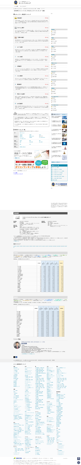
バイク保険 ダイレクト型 (60, 397)
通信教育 (36, 403)
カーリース (27, 396)
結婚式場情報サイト (50, 431)
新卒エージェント (50, 393)
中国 (65, 379)
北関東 (19, 448)
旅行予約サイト (27, 438)
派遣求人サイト (49, 386)
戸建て (20, 425)
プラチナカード (61, 447)
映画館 (48, 436)
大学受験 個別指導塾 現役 (39, 370)
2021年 (27, 246)
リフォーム (15, 438)
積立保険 (57, 426)
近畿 (20, 430)
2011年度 (62, 246)
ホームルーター (59, 374)
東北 (16, 448)
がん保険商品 (58, 414)
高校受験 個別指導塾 (38, 383)
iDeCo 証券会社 (16, 397)
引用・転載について (46, 458)
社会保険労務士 (42, 422)
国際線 (30, 444)
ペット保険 (15, 379)
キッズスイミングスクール (39, 442)
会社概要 (24, 458)
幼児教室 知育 (37, 408)
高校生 (37, 404)
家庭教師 (36, 406)
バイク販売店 (27, 406)
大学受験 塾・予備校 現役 (39, 367)
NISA (14, 391)
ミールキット (27, 378)
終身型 (58, 407)
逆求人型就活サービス (50, 370)
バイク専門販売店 (29, 407)
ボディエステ (49, 420)
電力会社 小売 (27, 432)
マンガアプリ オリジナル (29, 424)
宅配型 (27, 390)
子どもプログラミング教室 (39, 434)
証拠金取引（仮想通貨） (18, 418)
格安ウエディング (50, 427)
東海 (39, 140)
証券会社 (15, 393)
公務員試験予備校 (38, 431)
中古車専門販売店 (29, 402)
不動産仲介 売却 (16, 423)
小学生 (43, 404)
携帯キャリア (59, 371)
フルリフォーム (17, 439)
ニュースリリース (29, 458)
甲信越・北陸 (41, 379)
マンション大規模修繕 (17, 431)
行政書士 (37, 423)
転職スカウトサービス (50, 375)
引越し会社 (27, 391)
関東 (30, 140)
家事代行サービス (28, 371)
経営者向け (49, 409)
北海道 (21, 140)
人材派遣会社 (49, 397)
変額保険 (57, 424)
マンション (16, 425)
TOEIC (37, 422)
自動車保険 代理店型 (60, 395)
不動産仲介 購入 (16, 426)
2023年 (21, 246)
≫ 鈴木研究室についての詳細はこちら (28, 353)
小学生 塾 (37, 398)
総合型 (27, 420)
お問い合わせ (40, 458)
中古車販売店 (27, 400)
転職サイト (49, 373)
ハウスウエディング (50, 425)
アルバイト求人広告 (50, 398)
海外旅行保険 (16, 378)
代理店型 (15, 370)
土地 (23, 425)
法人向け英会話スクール (39, 432)
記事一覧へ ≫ (64, 114)
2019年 (34, 246)
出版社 (27, 423)
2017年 (40, 246)
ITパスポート (41, 424)
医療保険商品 (58, 406)
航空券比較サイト (28, 440)
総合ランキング (22, 132)
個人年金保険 (58, 423)
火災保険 (57, 399)
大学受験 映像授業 (38, 375)
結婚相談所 (49, 428)
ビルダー (15, 447)
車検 (25, 411)
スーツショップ (38, 451)
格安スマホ (59, 370)
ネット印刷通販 (49, 404)
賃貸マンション (16, 435)
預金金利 (21, 134)
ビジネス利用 (28, 451)
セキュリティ (53, 71)
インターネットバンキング (18, 173)
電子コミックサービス (29, 419)
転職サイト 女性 (49, 374)
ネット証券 (15, 390)
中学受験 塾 (37, 390)
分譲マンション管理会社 (18, 429)
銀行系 (15, 406)
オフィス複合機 (27, 429)
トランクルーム (27, 386)
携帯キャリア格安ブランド (61, 373)
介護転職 (48, 379)
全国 (53, 441)
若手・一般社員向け (51, 412)
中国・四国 (22, 450)
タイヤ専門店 (37, 454)
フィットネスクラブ (38, 438)
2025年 (15, 246)
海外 (28, 448)
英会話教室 (37, 415)
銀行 (15, 394)
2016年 (43, 246)
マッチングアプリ (50, 432)
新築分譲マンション (17, 442)
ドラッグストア (38, 449)
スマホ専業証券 (16, 395)
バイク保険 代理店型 (60, 398)
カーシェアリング (28, 392)
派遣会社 (48, 383)
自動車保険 (15, 367)
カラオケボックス (50, 443)
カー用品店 (37, 453)
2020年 (30, 246)
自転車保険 (15, 375)
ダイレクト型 (16, 369)
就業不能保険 (58, 416)
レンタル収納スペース (29, 387)
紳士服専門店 (37, 450)
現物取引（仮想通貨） (18, 416)
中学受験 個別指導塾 (38, 392)
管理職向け (49, 410)
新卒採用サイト (49, 391)
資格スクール (37, 426)
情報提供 (30, 137)
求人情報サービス (50, 387)
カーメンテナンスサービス (29, 412)
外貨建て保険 (58, 419)
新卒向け (49, 413)
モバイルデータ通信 (59, 375)
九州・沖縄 (38, 382)
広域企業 (58, 382)
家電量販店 (37, 447)
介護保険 (57, 420)
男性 (20, 144)
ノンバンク (19, 406)
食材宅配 (26, 375)
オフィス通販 (27, 428)
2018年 (37, 246)
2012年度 (58, 246)
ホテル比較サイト (28, 442)
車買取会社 (27, 398)
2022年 (24, 246)
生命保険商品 (58, 410)
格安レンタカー (27, 395)
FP (36, 419)
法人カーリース (49, 402)
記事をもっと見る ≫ (56, 162)
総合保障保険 (58, 422)
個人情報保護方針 (35, 458)
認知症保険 (58, 418)
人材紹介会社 (49, 395)
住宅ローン (15, 402)
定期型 (61, 407)
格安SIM (58, 369)
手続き (40, 134)
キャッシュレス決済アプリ (18, 414)
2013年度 (54, 246)
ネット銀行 (15, 172)
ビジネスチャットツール (51, 405)
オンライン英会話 (38, 416)
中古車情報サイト (28, 399)
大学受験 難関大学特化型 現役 (40, 373)
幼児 (37, 414)
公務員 (37, 424)
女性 (30, 144)
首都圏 (15, 430)
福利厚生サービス (28, 431)
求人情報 (51, 458)
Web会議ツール (49, 406)
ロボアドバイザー (17, 419)
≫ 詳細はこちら (16, 241)
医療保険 (15, 382)
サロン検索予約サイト (50, 421)
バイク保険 (15, 371)
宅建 (37, 420)
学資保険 (57, 401)
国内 (26, 448)
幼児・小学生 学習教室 (39, 407)
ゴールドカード (17, 411)
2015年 (46, 246)
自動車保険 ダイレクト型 (60, 394)
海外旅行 (31, 439)
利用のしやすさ (54, 63)
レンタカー (27, 394)
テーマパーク (49, 444)
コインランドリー (28, 374)
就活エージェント (50, 367)
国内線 (27, 444)
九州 (23, 430)
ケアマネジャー (42, 423)
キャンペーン (22, 137)
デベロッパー (16, 454)
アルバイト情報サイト (50, 371)
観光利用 (27, 452)
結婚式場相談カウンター (51, 429)
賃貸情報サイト (16, 434)
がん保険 (15, 383)
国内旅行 (27, 439)
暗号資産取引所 (16, 415)
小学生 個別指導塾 (38, 400)
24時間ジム (37, 439)
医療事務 (39, 419)
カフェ (26, 414)
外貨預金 (15, 401)
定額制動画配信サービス (29, 415)
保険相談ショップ (17, 386)
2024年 (18, 246)
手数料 (30, 134)
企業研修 (48, 408)
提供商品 (52, 54)
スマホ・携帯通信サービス (61, 367)
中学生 (40, 404)
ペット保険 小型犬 (59, 403)
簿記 (39, 420)
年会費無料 (60, 443)
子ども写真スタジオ (28, 416)
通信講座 (36, 418)
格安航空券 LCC (27, 443)
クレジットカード (17, 407)
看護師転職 (49, 378)
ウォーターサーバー (28, 367)
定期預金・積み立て (23, 146)
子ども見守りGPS (28, 433)
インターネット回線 (59, 383)
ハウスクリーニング (28, 373)
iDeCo (57, 434)
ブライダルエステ (50, 417)
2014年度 (50, 246)
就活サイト (49, 369)
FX (56, 438)
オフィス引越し (27, 427)
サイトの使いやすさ (42, 137)
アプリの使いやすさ (23, 138)
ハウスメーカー (17, 452)
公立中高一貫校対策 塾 (39, 395)
